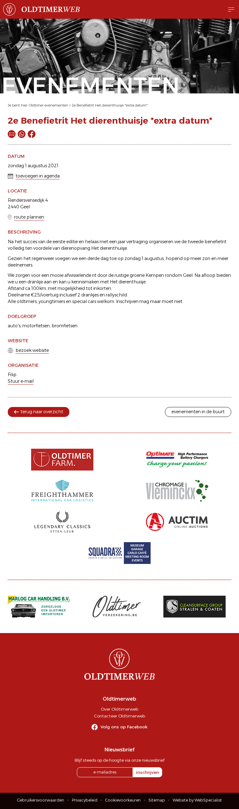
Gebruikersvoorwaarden (40, 800)
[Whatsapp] (22, 134)
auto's (14, 326)
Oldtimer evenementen (48, 105)
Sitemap (156, 800)
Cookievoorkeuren (123, 800)
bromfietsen (64, 326)
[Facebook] (31, 134)
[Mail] (12, 134)
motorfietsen (36, 326)
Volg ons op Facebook (124, 726)
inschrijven (147, 772)
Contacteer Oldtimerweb (119, 715)
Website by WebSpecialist (197, 800)
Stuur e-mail (21, 381)
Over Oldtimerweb (119, 709)
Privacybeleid (84, 800)
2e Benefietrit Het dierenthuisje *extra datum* (110, 105)
